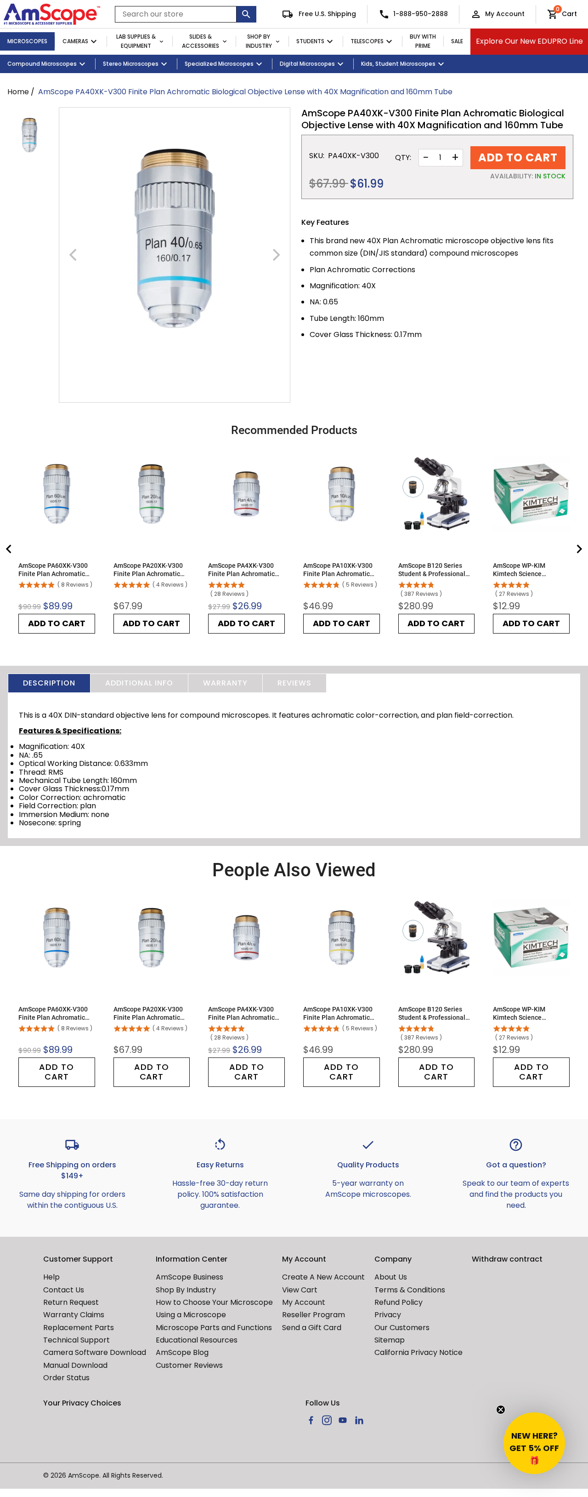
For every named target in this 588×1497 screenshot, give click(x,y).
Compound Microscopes (42, 64)
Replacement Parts (78, 1327)
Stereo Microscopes (130, 64)
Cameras (75, 41)
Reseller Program (313, 1314)
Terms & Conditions (409, 1290)
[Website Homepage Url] (52, 14)
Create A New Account (323, 1277)
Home (18, 91)
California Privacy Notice (418, 1352)
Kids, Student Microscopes (398, 64)
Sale (457, 41)
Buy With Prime (423, 41)
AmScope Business (189, 1277)
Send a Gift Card (311, 1327)
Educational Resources (196, 1340)
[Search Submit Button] (246, 14)
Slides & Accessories (200, 41)
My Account (505, 13)
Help (51, 1277)
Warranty (225, 683)
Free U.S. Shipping (326, 13)
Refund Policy (398, 1302)
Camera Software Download (94, 1352)
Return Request (71, 1302)
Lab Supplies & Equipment (136, 41)
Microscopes (27, 41)
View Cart (299, 1290)
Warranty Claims (73, 1314)
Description (49, 683)
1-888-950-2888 (420, 13)
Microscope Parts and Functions (214, 1327)
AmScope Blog (182, 1352)
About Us (390, 1277)
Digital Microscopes (307, 64)
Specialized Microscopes (219, 64)
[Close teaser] (500, 1409)
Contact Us (63, 1290)
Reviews (294, 683)
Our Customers (402, 1327)
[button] (534, 1443)
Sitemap (389, 1340)
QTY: (403, 158)
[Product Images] (29, 135)
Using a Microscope (191, 1314)
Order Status (66, 1377)
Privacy (387, 1314)
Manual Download (75, 1365)
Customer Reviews (189, 1365)
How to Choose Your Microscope (214, 1302)
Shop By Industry (259, 41)
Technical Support (76, 1340)
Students (310, 41)
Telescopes (367, 41)
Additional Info (139, 683)
